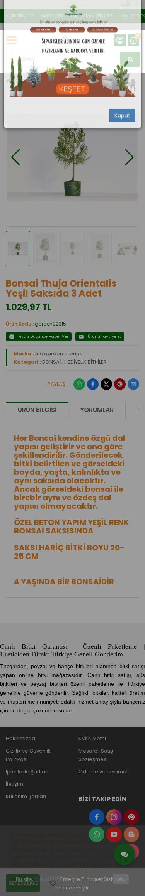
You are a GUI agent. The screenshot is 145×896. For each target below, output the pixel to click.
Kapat (122, 130)
